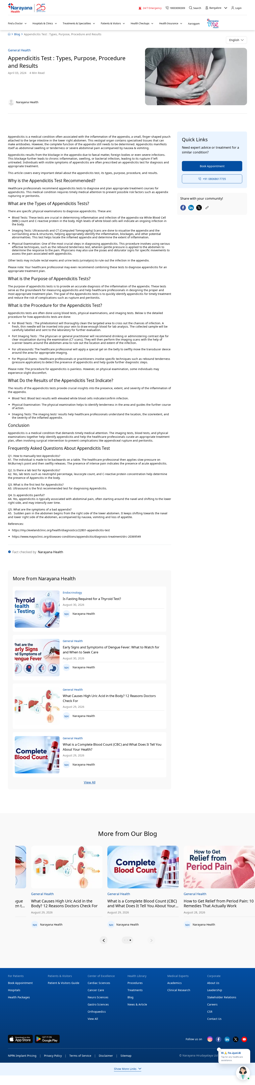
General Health (19, 50)
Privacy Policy (55, 1056)
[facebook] (218, 1041)
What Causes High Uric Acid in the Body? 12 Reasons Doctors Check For (109, 698)
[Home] (27, 8)
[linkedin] (227, 1041)
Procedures (135, 983)
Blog (17, 34)
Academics (174, 983)
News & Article (137, 1004)
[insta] (210, 1039)
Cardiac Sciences (99, 983)
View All (89, 782)
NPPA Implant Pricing (24, 1056)
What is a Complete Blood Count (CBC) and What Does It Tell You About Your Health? (112, 747)
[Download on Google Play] (47, 1039)
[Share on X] (199, 208)
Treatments (135, 990)
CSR (209, 1011)
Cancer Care (96, 990)
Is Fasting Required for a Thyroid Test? (92, 598)
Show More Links (125, 1069)
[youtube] (244, 1041)
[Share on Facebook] (183, 208)
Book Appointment (212, 166)
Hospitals (14, 990)
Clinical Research (178, 990)
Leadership (214, 990)
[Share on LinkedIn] (191, 208)
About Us (213, 983)
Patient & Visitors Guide (63, 983)
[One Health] (213, 23)
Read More (36, 867)
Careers (212, 1004)
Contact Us (214, 1019)
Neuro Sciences (98, 997)
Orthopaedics (97, 1011)
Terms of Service (82, 1056)
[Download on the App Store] (20, 1039)
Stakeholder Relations (221, 997)
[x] (235, 1041)
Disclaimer (108, 1056)
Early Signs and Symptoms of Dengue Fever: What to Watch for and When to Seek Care (111, 649)
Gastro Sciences (98, 1004)
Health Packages (19, 997)
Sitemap (126, 1056)
